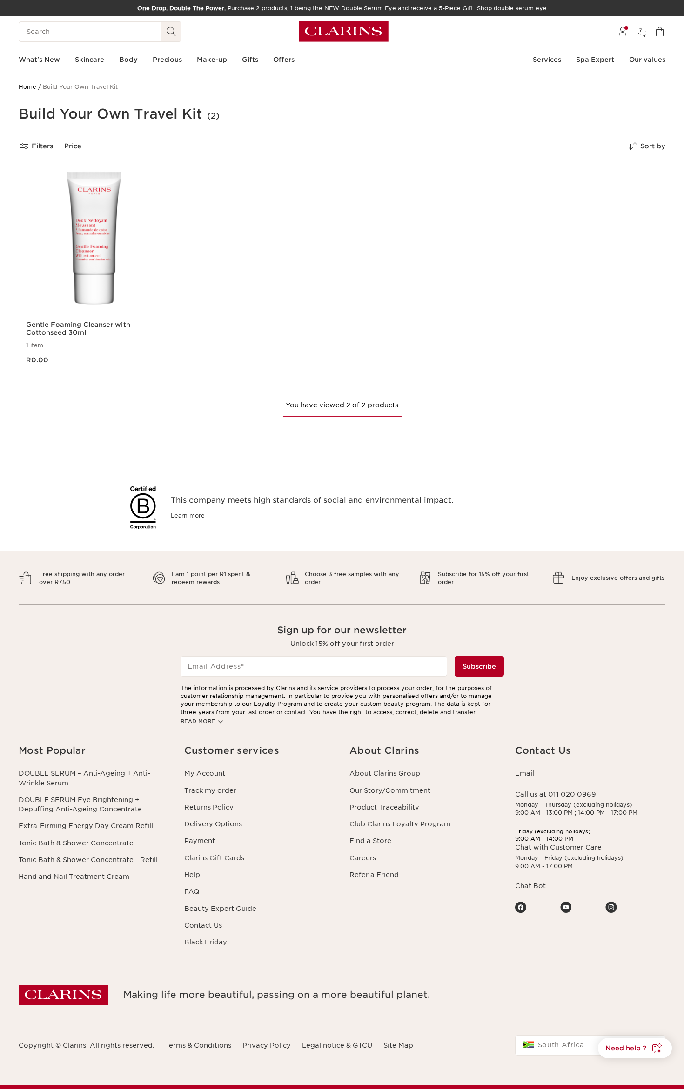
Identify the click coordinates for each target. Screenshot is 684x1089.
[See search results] (171, 31)
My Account (204, 773)
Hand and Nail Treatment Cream (74, 876)
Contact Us (203, 925)
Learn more (188, 515)
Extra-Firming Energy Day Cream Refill (86, 826)
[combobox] (590, 1045)
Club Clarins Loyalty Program (399, 824)
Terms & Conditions (198, 1045)
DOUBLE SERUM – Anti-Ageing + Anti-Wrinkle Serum (84, 778)
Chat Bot (530, 886)
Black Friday (205, 942)
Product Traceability (384, 807)
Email (524, 773)
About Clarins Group (384, 773)
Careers (362, 858)
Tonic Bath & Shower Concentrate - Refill (88, 859)
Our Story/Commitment (389, 790)
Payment (199, 840)
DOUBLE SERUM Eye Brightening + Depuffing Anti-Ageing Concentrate (80, 804)
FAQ (191, 891)
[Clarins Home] (343, 31)
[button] (635, 1048)
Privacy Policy (266, 1045)
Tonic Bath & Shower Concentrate (76, 843)
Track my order (210, 790)
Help (192, 874)
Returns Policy (209, 807)
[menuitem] (622, 31)
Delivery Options (213, 824)
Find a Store (370, 840)
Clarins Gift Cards (214, 858)
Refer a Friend (374, 874)
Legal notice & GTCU (337, 1045)
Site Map (398, 1045)
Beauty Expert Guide (220, 908)
